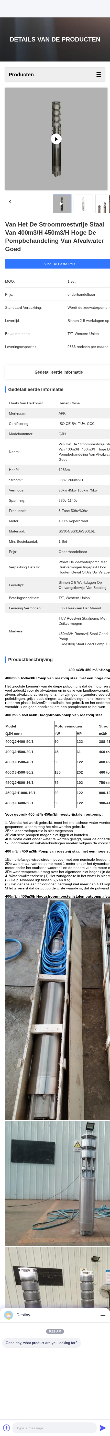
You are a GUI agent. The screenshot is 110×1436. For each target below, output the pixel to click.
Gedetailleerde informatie (59, 372)
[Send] (103, 1427)
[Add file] (6, 1427)
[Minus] (103, 1315)
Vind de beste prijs (59, 264)
